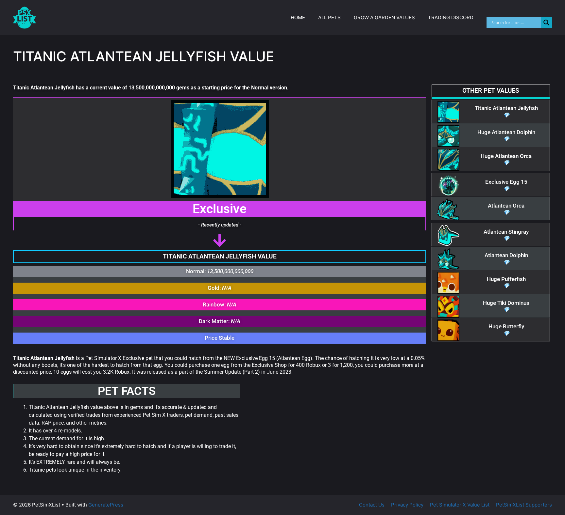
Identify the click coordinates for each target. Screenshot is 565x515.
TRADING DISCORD (450, 17)
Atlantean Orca (506, 205)
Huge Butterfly (506, 326)
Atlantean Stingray (506, 231)
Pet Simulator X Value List (459, 505)
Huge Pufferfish (506, 279)
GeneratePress (105, 505)
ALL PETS (329, 17)
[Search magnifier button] (546, 22)
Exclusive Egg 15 (506, 182)
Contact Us (372, 505)
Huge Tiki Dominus (506, 303)
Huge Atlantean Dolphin (506, 132)
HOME (298, 17)
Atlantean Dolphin (506, 255)
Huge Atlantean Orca (506, 156)
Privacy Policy (407, 505)
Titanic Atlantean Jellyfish (506, 108)
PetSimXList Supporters (524, 505)
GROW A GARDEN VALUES (384, 17)
